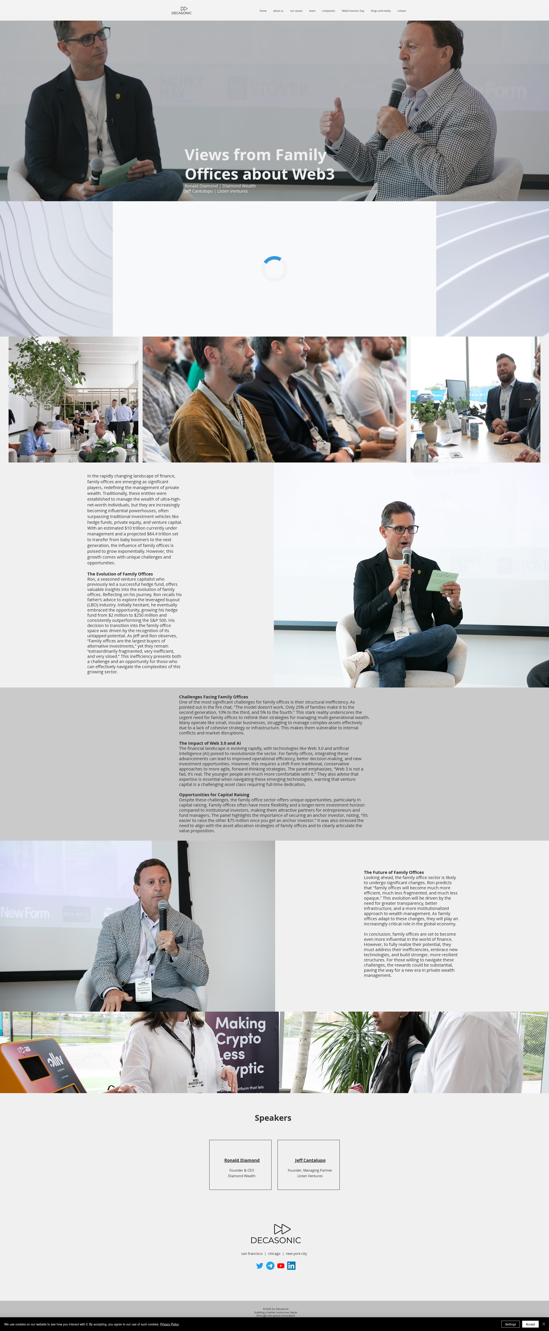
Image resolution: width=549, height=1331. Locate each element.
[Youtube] (281, 1266)
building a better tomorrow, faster (275, 1312)
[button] (353, 11)
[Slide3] (278, 1082)
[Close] (543, 1324)
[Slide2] (274, 1082)
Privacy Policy (169, 1324)
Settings (510, 1324)
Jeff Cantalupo (310, 1160)
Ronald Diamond (242, 1160)
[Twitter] (260, 1266)
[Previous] (23, 1052)
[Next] (525, 1052)
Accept (530, 1324)
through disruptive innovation (275, 1315)
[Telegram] (270, 1266)
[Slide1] (270, 1082)
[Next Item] (527, 399)
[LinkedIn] (291, 1266)
